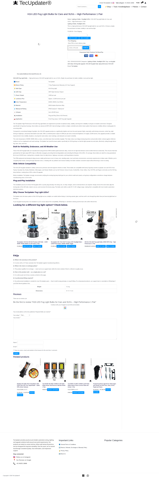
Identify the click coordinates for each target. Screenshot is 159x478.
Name (15, 342)
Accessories (107, 444)
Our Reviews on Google (23, 460)
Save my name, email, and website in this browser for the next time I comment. (36, 350)
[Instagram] (83, 475)
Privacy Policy (64, 450)
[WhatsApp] (88, 475)
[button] (112, 6)
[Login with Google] (65, 307)
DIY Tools (107, 449)
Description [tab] (20, 74)
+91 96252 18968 (21, 463)
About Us (63, 453)
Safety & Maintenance (110, 463)
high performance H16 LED (106, 63)
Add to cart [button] (27, 246)
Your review (16, 317)
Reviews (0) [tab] (38, 74)
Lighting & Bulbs (76, 19)
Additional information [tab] (29, 74)
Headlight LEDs (86, 19)
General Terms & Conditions (68, 444)
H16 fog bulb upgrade (79, 63)
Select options (53, 389)
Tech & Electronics (109, 465)
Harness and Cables (109, 451)
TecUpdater (74, 66)
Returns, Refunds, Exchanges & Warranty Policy (74, 447)
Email (15, 346)
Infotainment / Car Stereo (111, 453)
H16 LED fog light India (92, 63)
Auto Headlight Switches (111, 447)
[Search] (99, 6)
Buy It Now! (37, 246)
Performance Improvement (111, 460)
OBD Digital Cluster (109, 458)
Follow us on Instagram (23, 457)
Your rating (16, 315)
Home (69, 19)
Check (85, 47)
